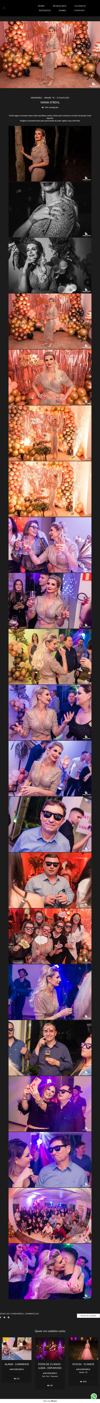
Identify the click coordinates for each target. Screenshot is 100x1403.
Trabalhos (59, 6)
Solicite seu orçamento (88, 1316)
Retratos (45, 10)
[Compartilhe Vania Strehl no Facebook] (0, 1317)
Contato (79, 10)
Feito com (50, 1401)
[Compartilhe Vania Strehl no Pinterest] (8, 1317)
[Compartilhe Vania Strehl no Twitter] (4, 1317)
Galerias (80, 6)
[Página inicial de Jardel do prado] (14, 8)
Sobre (62, 10)
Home (41, 6)
